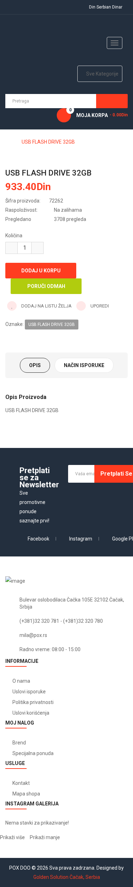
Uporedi (99, 306)
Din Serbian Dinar (106, 7)
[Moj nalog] (10, 7)
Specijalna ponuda (33, 753)
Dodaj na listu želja (46, 306)
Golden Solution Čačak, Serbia (66, 877)
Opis (35, 365)
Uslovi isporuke (29, 691)
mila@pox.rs (33, 635)
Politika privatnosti (33, 702)
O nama (21, 681)
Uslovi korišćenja (30, 713)
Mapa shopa (26, 794)
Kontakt (21, 783)
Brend (19, 742)
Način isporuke (84, 365)
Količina (13, 235)
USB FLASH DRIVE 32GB (48, 141)
